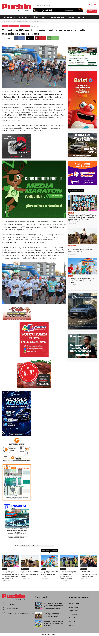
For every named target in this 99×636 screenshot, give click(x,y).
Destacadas (72, 245)
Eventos (71, 276)
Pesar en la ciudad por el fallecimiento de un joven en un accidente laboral (81, 250)
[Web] (82, 173)
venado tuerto (49, 545)
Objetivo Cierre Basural (37, 545)
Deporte (8, 21)
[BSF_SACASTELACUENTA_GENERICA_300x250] (82, 346)
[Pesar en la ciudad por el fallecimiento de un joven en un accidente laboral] (82, 236)
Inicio (3, 21)
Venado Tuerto (25, 26)
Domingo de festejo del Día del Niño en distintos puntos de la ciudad (81, 281)
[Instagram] (95, 5)
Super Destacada (14, 26)
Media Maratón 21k (25, 545)
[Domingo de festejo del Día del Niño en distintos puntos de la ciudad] (82, 266)
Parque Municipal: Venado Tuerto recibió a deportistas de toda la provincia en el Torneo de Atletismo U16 (82, 218)
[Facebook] (89, 5)
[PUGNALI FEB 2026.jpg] (34, 521)
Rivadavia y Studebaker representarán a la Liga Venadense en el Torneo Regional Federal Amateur (68, 574)
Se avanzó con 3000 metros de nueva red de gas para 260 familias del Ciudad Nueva (88, 573)
